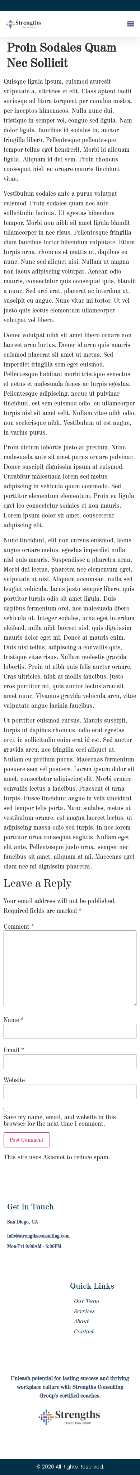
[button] (130, 24)
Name (14, 1020)
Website (14, 1080)
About (81, 1321)
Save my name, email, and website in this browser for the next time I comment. (60, 1120)
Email (14, 1050)
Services (84, 1311)
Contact (84, 1331)
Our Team (86, 1301)
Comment (19, 927)
